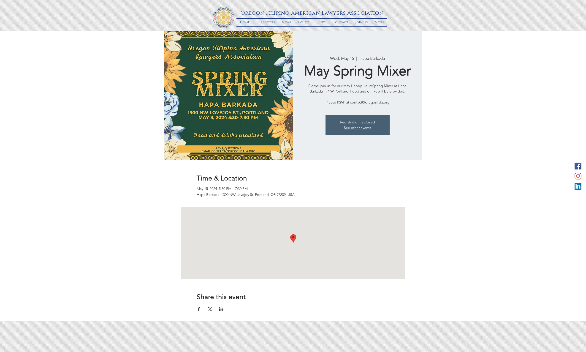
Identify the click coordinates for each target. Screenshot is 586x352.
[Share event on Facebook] (199, 309)
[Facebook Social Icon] (578, 166)
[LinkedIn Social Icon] (578, 186)
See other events (357, 128)
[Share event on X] (210, 309)
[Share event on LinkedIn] (221, 309)
